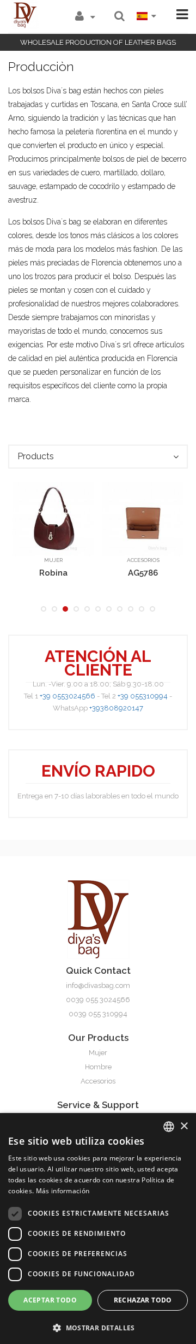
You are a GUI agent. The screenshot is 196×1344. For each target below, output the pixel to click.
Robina (53, 573)
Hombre (98, 1067)
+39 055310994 (143, 696)
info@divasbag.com (98, 985)
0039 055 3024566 (98, 1000)
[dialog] (98, 1228)
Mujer (53, 560)
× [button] (184, 1126)
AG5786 (143, 573)
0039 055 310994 (98, 1014)
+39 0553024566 (67, 696)
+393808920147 (116, 708)
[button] (98, 1326)
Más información (63, 1190)
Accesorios (143, 560)
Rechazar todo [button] (143, 1300)
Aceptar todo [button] (50, 1300)
